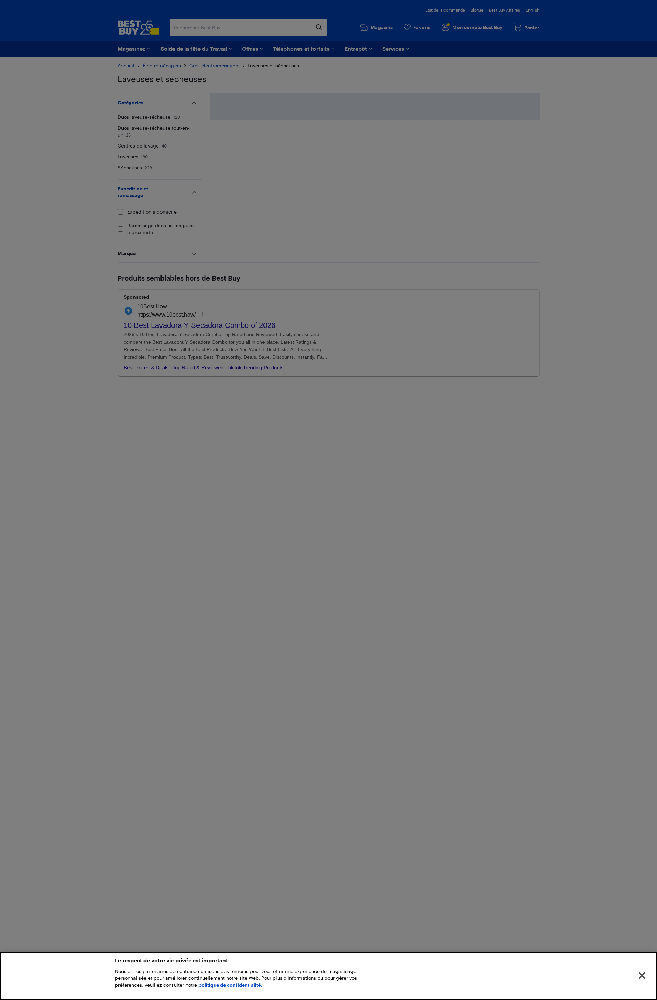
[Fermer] (641, 975)
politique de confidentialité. (230, 985)
